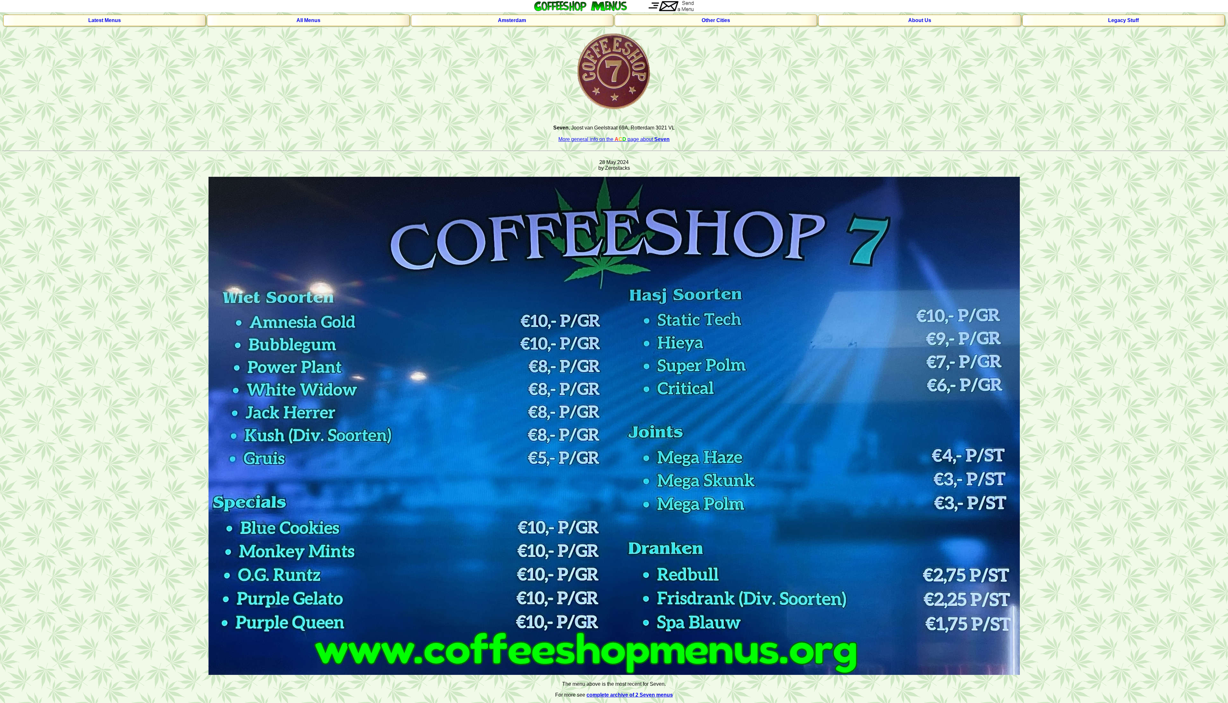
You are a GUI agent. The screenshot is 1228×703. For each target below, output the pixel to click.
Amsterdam (512, 20)
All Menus (308, 20)
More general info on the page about (614, 139)
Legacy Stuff (1123, 20)
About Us (919, 20)
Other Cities (716, 20)
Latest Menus (104, 20)
